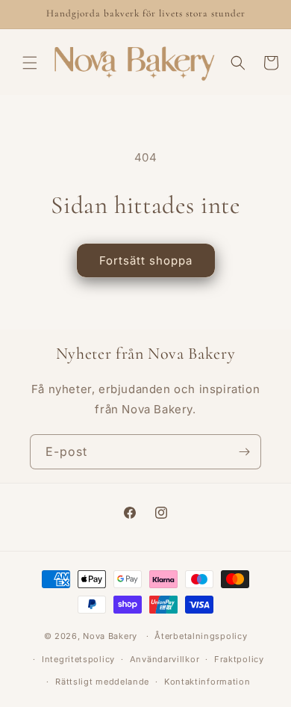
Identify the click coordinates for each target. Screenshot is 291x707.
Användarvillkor (165, 659)
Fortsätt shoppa (146, 260)
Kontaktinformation (207, 681)
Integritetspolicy (78, 659)
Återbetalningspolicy (200, 636)
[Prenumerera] (244, 451)
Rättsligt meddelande (102, 681)
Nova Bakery (110, 636)
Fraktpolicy (239, 659)
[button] (29, 62)
